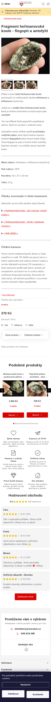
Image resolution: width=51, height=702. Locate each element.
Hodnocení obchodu (25, 495)
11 (31, 423)
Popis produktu (12, 335)
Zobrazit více (26, 597)
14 (35, 423)
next (49, 390)
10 (29, 423)
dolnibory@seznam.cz (28, 629)
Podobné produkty (32, 335)
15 (37, 423)
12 (32, 423)
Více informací (8, 295)
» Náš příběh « (11, 233)
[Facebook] (26, 649)
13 (34, 423)
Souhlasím (38, 694)
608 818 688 (28, 633)
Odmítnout (13, 694)
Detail (12, 415)
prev (2, 390)
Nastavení (25, 685)
